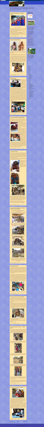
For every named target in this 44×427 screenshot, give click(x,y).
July (29, 79)
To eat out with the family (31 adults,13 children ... (31, 91)
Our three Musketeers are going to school (31, 85)
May (29, 81)
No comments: (18, 204)
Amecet (11, 6)
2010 (28, 99)
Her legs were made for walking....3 (17, 387)
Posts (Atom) (13, 422)
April (29, 82)
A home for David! (14, 151)
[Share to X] (21, 36)
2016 (28, 69)
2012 (28, 73)
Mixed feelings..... (13, 78)
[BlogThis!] (21, 204)
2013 (28, 72)
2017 (28, 68)
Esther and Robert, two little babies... (17, 117)
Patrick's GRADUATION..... (15, 39)
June (29, 80)
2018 (28, 67)
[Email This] (20, 36)
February (30, 84)
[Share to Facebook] (22, 204)
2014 (28, 71)
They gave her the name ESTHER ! (17, 296)
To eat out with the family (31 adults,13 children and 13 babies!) (18, 208)
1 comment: (18, 36)
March (29, 83)
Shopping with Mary (14, 266)
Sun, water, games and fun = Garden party (31, 95)
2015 (28, 70)
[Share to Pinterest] (22, 36)
